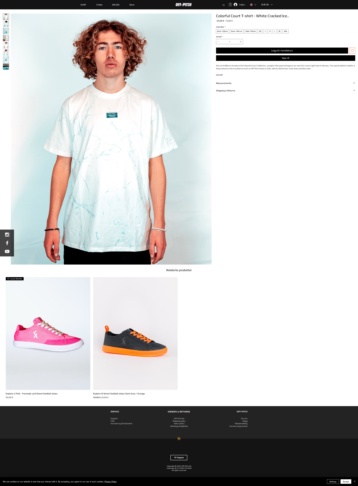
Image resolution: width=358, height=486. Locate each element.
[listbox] (267, 4)
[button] (99, 4)
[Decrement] (218, 41)
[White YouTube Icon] (7, 251)
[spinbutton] (229, 41)
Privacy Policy (110, 481)
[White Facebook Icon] (7, 243)
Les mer (219, 74)
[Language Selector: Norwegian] (253, 5)
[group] (179, 338)
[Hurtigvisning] (135, 333)
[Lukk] (354, 481)
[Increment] (241, 41)
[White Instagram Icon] (7, 234)
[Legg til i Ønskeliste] (352, 51)
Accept (346, 481)
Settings (332, 481)
